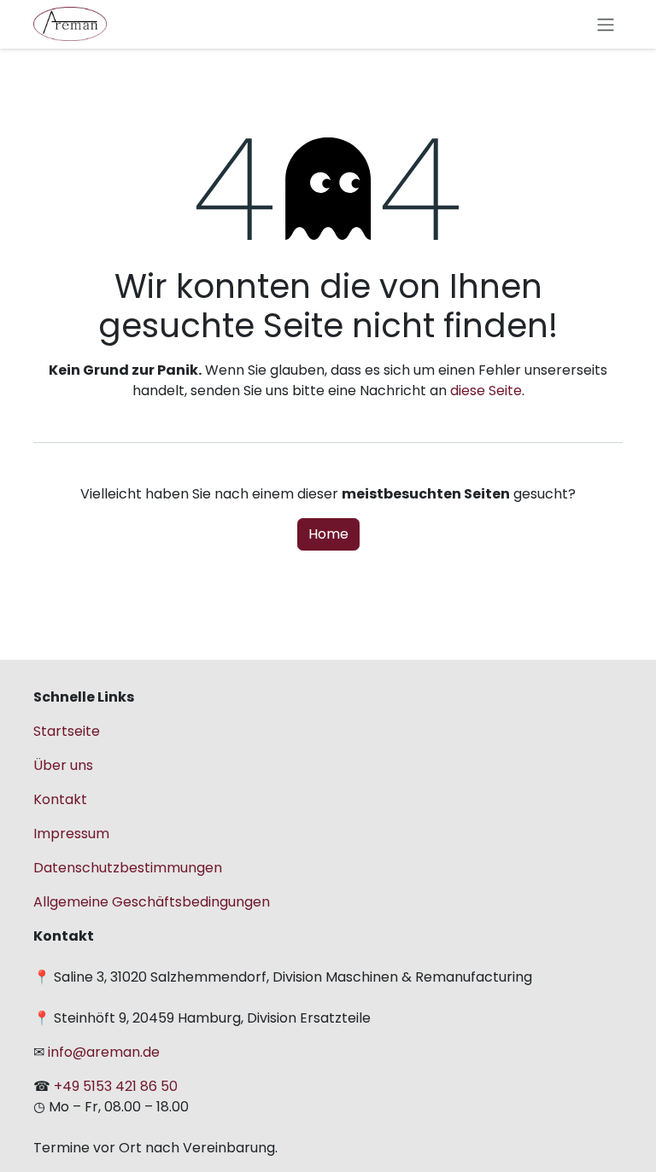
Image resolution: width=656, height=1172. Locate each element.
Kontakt (60, 799)
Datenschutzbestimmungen (127, 868)
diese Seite (486, 390)
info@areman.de (102, 1052)
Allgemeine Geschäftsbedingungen (151, 902)
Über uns (63, 765)
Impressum (71, 833)
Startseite (66, 731)
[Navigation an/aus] (606, 24)
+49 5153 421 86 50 (116, 1086)
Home (328, 534)
